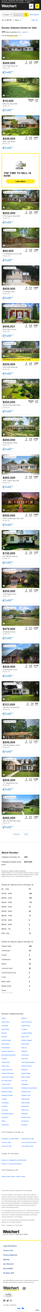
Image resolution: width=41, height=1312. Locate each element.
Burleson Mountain (8, 1051)
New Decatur (25, 1044)
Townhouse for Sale (27, 1139)
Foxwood (4, 1106)
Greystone (5, 1117)
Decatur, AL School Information (12, 1164)
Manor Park (25, 1036)
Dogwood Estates (7, 1095)
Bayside (4, 1033)
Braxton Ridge (6, 1040)
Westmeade (25, 1106)
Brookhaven (5, 1044)
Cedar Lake (5, 1066)
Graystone (5, 1110)
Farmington (5, 1103)
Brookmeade (6, 1048)
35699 (4, 1176)
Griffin (3, 1121)
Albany (4, 1018)
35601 (13, 1176)
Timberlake (24, 1084)
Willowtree (24, 1114)
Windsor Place (25, 1117)
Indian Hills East (26, 1022)
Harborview (5, 1125)
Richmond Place (26, 1066)
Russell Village (25, 1073)
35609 (8, 1176)
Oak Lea (24, 1048)
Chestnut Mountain (8, 1073)
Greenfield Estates (7, 1114)
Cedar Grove (6, 1062)
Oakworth (24, 1051)
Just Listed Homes (27, 1146)
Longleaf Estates (26, 1033)
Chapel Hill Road (7, 1070)
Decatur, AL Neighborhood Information (14, 1160)
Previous (16, 834)
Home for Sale (6, 1142)
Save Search (34, 15)
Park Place (24, 1058)
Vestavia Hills (25, 1099)
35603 (18, 1176)
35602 (23, 1176)
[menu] (37, 6)
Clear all (34, 20)
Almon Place (5, 1022)
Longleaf (24, 1029)
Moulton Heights (26, 1040)
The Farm (24, 1081)
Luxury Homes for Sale (28, 1142)
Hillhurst (24, 1018)
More (17, 20)
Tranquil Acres (25, 1092)
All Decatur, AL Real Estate (10, 1139)
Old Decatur (25, 1055)
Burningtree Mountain (9, 1055)
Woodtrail (24, 1125)
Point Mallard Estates (28, 1062)
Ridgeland (24, 1070)
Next (26, 834)
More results (22, 32)
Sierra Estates (25, 1077)
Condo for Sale (6, 1146)
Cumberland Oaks (7, 1088)
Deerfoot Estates (7, 1092)
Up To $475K (7, 20)
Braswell (4, 1036)
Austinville (5, 1026)
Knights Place (25, 1026)
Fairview (4, 1099)
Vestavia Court (26, 1095)
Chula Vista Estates (8, 1077)
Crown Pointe (6, 1084)
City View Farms (7, 1081)
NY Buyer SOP (8, 1273)
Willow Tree (24, 1110)
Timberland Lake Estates (29, 1088)
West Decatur (25, 1103)
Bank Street (5, 1029)
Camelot (4, 1058)
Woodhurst (24, 1121)
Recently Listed (12, 35)
